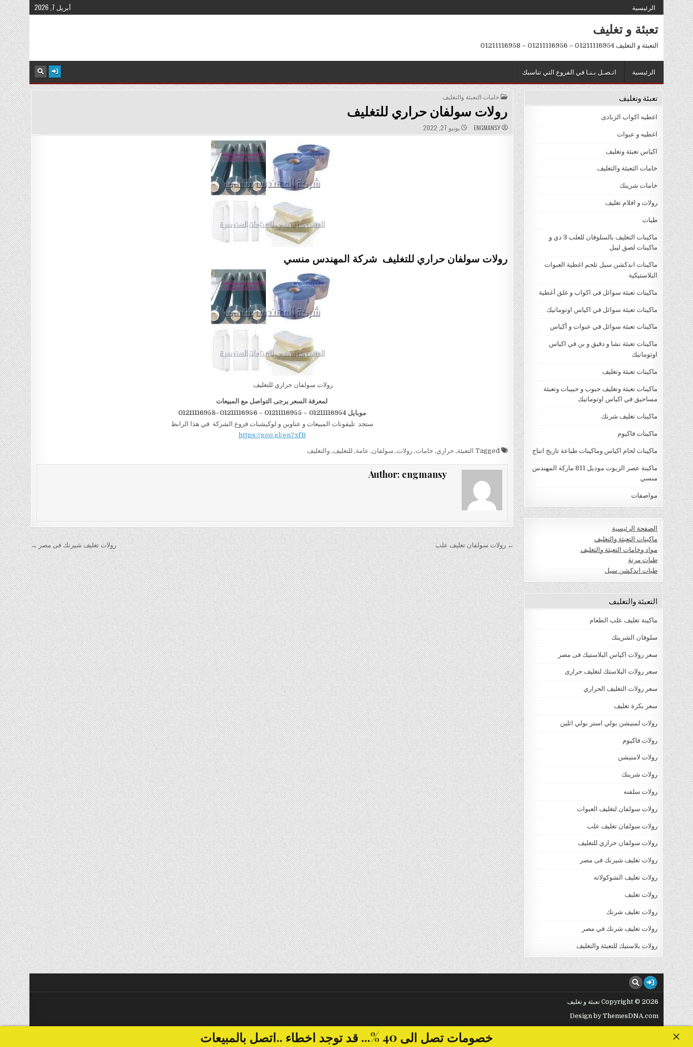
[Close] (676, 1036)
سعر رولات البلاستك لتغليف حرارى (611, 671)
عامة (362, 451)
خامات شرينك (638, 185)
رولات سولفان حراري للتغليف (427, 111)
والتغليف (318, 451)
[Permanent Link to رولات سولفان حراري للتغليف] (272, 194)
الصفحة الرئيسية (634, 528)
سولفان (383, 451)
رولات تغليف (641, 894)
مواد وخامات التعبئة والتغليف (618, 549)
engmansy (487, 128)
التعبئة (465, 451)
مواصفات (644, 495)
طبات (649, 220)
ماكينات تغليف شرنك (629, 416)
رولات (404, 451)
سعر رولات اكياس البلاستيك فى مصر (607, 654)
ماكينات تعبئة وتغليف (629, 371)
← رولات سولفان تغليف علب (474, 545)
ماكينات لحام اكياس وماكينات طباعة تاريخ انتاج (594, 451)
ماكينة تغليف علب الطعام (623, 620)
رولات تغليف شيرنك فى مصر (618, 860)
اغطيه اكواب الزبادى (629, 117)
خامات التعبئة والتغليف (470, 97)
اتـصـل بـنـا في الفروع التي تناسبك (569, 71)
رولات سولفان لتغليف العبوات (617, 809)
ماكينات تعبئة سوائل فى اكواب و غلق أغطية (598, 292)
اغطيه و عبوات (637, 134)
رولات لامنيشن (637, 757)
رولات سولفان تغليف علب (622, 826)
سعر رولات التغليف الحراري (620, 688)
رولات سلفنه (640, 791)
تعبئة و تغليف (626, 28)
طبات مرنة (642, 560)
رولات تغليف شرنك (631, 912)
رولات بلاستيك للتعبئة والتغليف (616, 946)
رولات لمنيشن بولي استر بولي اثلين (608, 723)
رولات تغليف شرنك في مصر (619, 928)
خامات (424, 451)
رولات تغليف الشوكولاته (625, 877)
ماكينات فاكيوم (637, 433)
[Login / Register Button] (55, 71)
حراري (445, 451)
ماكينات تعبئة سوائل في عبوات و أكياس (603, 326)
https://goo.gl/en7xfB (272, 435)
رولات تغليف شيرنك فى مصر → (73, 545)
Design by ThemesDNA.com (614, 1016)
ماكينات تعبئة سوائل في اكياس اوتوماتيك (601, 309)
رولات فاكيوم (639, 740)
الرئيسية (643, 7)
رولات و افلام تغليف (631, 202)
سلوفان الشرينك (634, 637)
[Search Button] (40, 71)
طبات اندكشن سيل (631, 570)
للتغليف (343, 451)
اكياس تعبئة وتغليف (631, 151)
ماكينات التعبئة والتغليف (625, 539)
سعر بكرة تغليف (635, 706)
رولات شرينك (639, 774)
